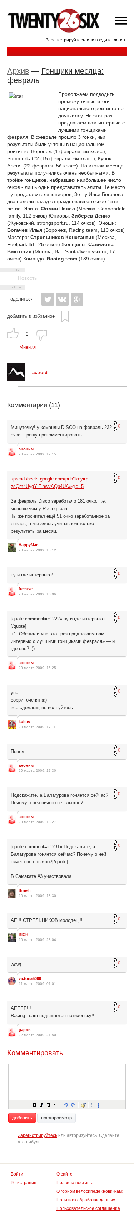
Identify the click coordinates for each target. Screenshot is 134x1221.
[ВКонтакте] (62, 299)
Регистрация (23, 1182)
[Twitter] (47, 299)
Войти (17, 1174)
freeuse (26, 589)
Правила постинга (75, 1182)
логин (119, 40)
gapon (25, 1029)
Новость (27, 278)
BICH (23, 934)
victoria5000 (30, 978)
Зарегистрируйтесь (65, 40)
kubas (24, 721)
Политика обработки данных (85, 1199)
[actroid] (16, 379)
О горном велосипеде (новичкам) (89, 1191)
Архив (18, 71)
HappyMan (29, 545)
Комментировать (35, 1053)
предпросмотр (56, 1117)
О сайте (64, 1174)
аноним (26, 449)
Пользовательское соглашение (88, 1208)
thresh (25, 890)
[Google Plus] (77, 299)
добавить (22, 1117)
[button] (34, 1104)
